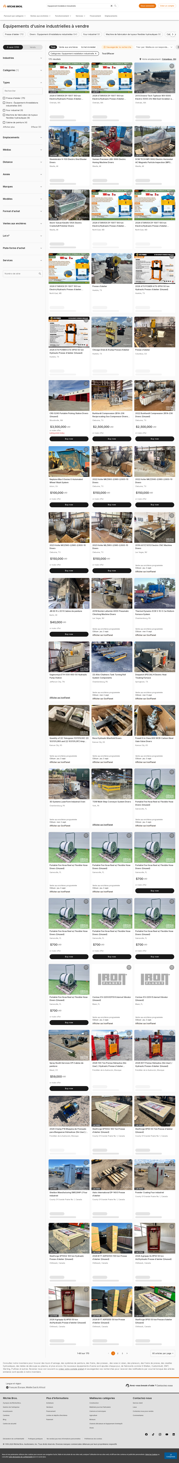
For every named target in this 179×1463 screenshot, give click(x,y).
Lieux (135, 1407)
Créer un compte (167, 6)
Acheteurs (50, 1403)
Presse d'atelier (99, 286)
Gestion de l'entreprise (11, 1407)
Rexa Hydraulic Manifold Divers (106, 738)
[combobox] (154, 47)
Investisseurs (8, 1411)
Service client (138, 1403)
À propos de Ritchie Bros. (12, 1403)
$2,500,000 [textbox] (101, 427)
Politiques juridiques (35, 1439)
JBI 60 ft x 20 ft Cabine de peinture (66, 611)
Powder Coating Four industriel (149, 1192)
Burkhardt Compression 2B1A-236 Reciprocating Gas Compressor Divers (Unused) (110, 416)
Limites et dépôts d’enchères (56, 1415)
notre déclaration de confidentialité (21, 1457)
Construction (94, 1403)
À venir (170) (13, 47)
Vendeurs (49, 1407)
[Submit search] (115, 5)
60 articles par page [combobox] (161, 1353)
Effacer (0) (36, 127)
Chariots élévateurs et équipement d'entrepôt (106, 1424)
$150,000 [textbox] (99, 492)
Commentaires (138, 1415)
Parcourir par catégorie (14, 16)
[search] (40, 273)
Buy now (69, 439)
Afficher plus (9, 127)
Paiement (49, 1420)
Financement (95, 16)
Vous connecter (147, 6)
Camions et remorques (98, 1411)
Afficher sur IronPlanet (145, 571)
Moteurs (92, 1420)
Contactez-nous (164, 1385)
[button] (14, 34)
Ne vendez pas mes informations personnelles (63, 1439)
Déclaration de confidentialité (13, 1439)
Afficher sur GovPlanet (145, 635)
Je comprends (170, 1456)
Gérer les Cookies (151, 1454)
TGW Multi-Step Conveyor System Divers (111, 801)
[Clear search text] (111, 5)
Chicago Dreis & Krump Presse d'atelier (110, 350)
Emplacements (111, 16)
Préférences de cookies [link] (93, 1439)
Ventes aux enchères (39, 16)
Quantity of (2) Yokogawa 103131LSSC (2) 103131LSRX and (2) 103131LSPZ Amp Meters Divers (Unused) (69, 741)
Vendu (33, 47)
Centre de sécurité (9, 1424)
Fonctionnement (62, 16)
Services (79, 16)
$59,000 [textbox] (56, 1076)
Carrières (6, 1415)
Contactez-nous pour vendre (143, 1411)
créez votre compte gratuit (71, 1369)
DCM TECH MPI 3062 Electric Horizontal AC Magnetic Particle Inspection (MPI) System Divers (154, 162)
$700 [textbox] (139, 879)
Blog (4, 1420)
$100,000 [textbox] (56, 492)
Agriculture (93, 1415)
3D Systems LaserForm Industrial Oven (67, 801)
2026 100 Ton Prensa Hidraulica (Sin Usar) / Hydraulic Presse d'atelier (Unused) (109, 1066)
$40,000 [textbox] (56, 622)
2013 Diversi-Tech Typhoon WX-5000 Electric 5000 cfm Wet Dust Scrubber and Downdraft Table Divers (154, 98)
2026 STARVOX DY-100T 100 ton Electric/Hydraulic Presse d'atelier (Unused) (65, 98)
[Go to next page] (127, 1353)
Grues (92, 1428)
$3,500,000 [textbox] (58, 427)
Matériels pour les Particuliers (100, 1407)
